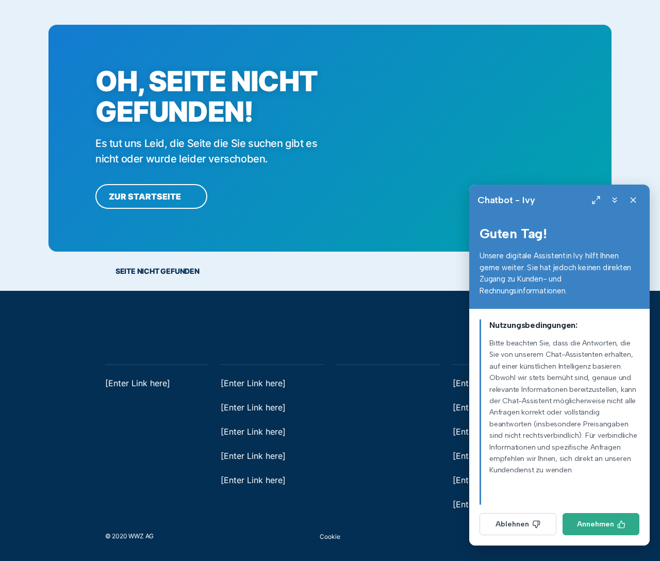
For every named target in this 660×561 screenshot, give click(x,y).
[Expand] (596, 200)
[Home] (131, 324)
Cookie (330, 536)
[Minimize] (614, 200)
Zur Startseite (146, 196)
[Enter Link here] (137, 383)
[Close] (633, 200)
